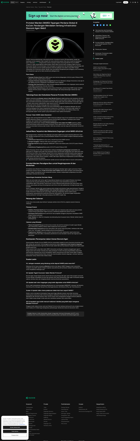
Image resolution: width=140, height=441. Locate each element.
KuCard (45, 409)
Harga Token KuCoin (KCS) (102, 413)
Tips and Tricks (42, 7)
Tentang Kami (29, 407)
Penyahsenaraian (65, 421)
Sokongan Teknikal (65, 413)
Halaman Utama (30, 7)
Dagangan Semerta (48, 411)
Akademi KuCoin (48, 419)
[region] (15, 428)
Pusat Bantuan (64, 409)
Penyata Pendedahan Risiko (32, 429)
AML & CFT (28, 431)
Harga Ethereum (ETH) (101, 409)
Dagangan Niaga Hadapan (50, 413)
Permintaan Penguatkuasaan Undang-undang (33, 434)
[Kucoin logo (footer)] (31, 398)
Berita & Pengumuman (31, 413)
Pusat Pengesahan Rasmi (67, 417)
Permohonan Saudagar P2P (85, 411)
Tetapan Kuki (14, 435)
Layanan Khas (64, 419)
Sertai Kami (29, 409)
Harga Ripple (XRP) (100, 411)
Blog (36, 7)
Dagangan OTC (47, 423)
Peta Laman (64, 423)
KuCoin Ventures (30, 419)
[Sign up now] (70, 16)
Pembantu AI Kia (48, 425)
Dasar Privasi (29, 427)
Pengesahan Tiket (65, 415)
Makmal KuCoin (30, 417)
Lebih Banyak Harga (101, 415)
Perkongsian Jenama (31, 415)
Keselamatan (29, 423)
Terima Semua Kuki (15, 427)
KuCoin (37, 62)
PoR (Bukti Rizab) (30, 421)
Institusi (81, 407)
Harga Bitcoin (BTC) (101, 407)
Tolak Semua (14, 431)
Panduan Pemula (65, 407)
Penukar (45, 421)
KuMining (46, 417)
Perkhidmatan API (83, 409)
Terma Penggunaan (30, 425)
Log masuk (118, 2)
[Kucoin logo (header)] (5, 2)
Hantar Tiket (64, 411)
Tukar (45, 407)
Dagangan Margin (48, 415)
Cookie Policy (22, 424)
